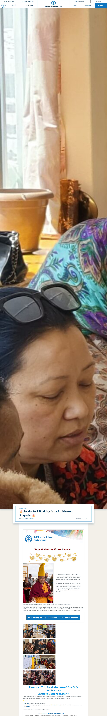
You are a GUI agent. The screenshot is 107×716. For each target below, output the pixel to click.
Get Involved (87, 5)
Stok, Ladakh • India (9, 1)
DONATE (100, 5)
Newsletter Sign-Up (80, 1)
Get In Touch (29, 5)
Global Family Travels (56, 705)
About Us (14, 5)
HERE (28, 706)
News (75, 5)
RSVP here (26, 703)
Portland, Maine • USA (28, 1)
